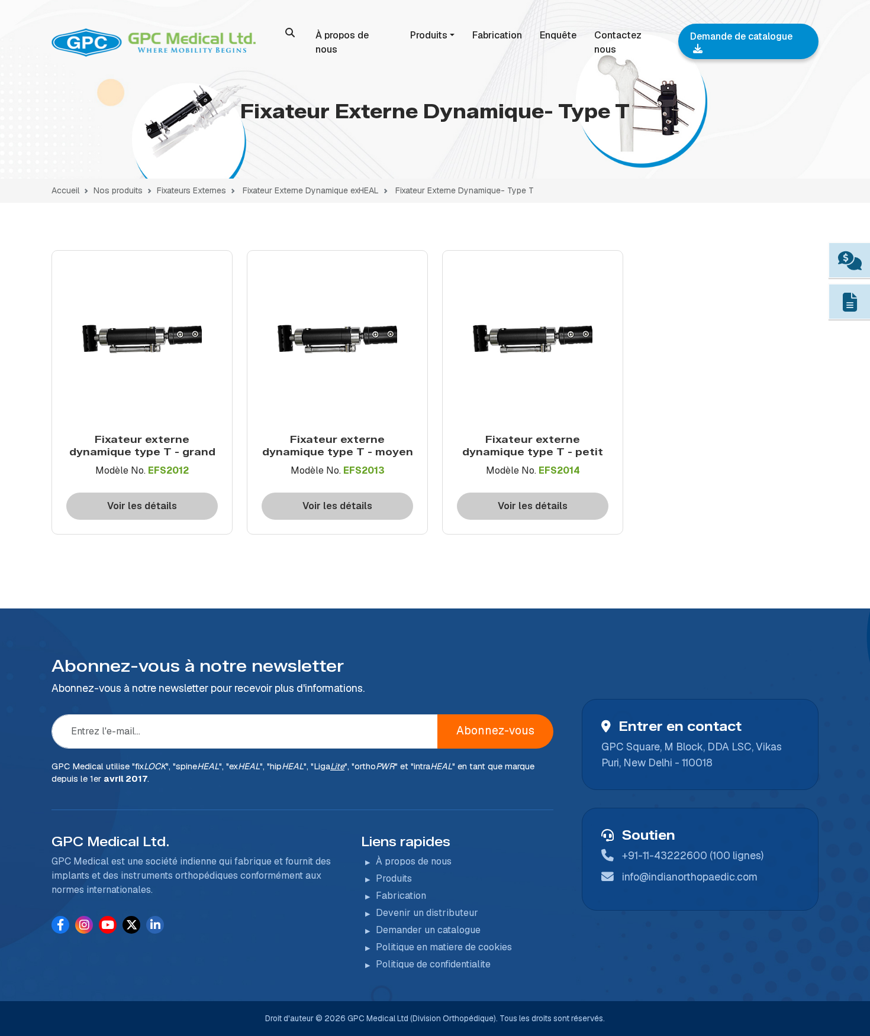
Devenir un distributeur (427, 912)
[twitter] (131, 924)
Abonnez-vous (495, 730)
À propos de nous (342, 42)
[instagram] (84, 924)
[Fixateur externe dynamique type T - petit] (532, 343)
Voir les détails (142, 506)
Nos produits (118, 190)
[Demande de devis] (849, 260)
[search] (290, 32)
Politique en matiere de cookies (444, 947)
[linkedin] (155, 924)
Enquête (558, 35)
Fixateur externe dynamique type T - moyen (337, 445)
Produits (428, 35)
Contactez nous (618, 42)
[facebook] (60, 924)
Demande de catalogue (741, 36)
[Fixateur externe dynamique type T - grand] (142, 343)
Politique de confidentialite (433, 964)
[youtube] (107, 924)
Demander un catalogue (428, 930)
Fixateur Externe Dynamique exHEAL (311, 190)
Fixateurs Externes (191, 190)
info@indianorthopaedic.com (690, 876)
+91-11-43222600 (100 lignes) (692, 855)
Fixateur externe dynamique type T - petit (532, 445)
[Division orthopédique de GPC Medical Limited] (155, 42)
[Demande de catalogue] (849, 302)
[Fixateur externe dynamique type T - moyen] (337, 343)
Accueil (65, 190)
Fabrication (497, 35)
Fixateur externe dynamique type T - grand (142, 445)
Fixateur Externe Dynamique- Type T (464, 190)
